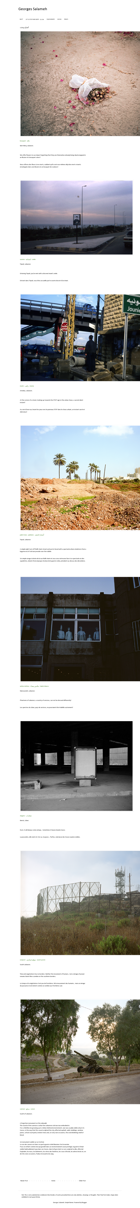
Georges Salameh (32, 9)
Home (53, 1181)
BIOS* (21, 19)
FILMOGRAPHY (51, 19)
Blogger (84, 1202)
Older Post (82, 1181)
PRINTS (66, 19)
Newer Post (24, 1181)
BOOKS (59, 19)
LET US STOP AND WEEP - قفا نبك (35, 19)
